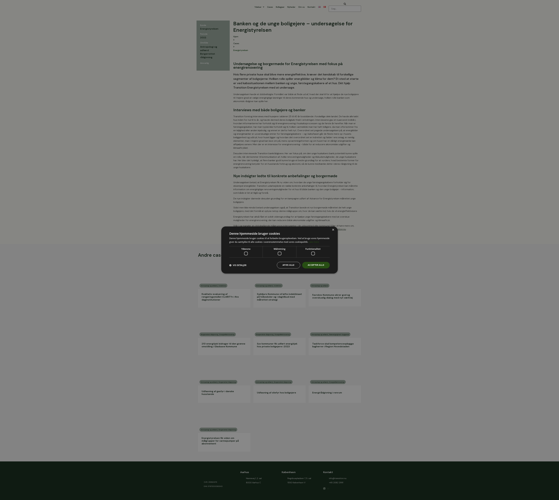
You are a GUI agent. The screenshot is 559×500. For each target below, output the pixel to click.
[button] (237, 265)
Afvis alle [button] (288, 265)
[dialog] (279, 250)
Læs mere (314, 242)
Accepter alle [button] (316, 265)
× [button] (333, 230)
